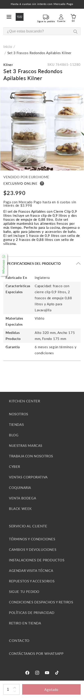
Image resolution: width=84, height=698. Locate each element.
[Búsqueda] (75, 31)
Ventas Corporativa (28, 477)
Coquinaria (20, 488)
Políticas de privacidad (31, 613)
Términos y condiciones (32, 539)
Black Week (20, 509)
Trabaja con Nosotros (31, 456)
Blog (13, 435)
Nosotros (18, 414)
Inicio (7, 47)
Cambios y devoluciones (32, 549)
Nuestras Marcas (25, 445)
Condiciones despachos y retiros (41, 602)
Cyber (14, 467)
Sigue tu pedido (24, 592)
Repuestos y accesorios (31, 581)
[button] (9, 17)
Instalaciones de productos (37, 560)
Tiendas (16, 424)
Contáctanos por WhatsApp (36, 653)
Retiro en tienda (25, 623)
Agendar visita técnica (31, 571)
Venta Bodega (22, 498)
